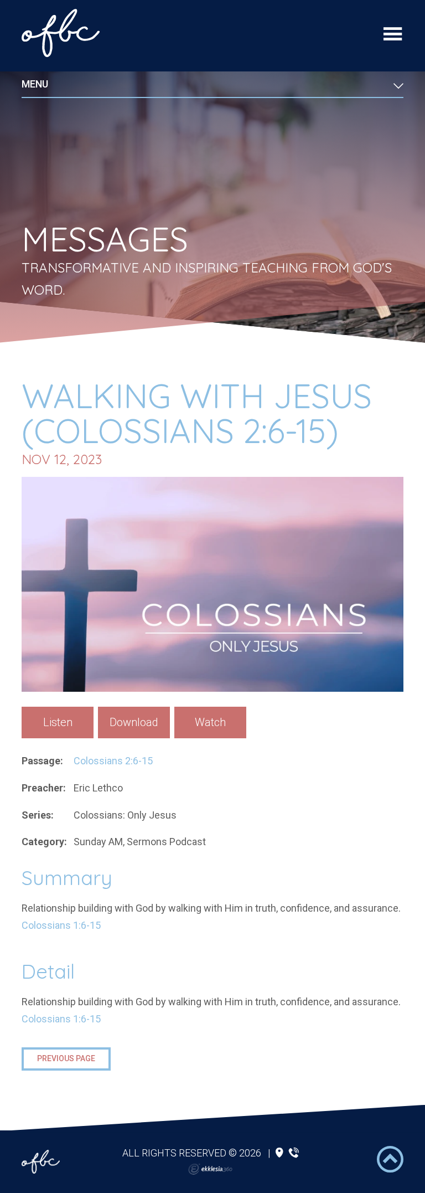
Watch (210, 722)
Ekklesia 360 (210, 1169)
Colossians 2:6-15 (113, 761)
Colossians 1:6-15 (61, 925)
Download (134, 722)
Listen (57, 722)
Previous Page (66, 1058)
